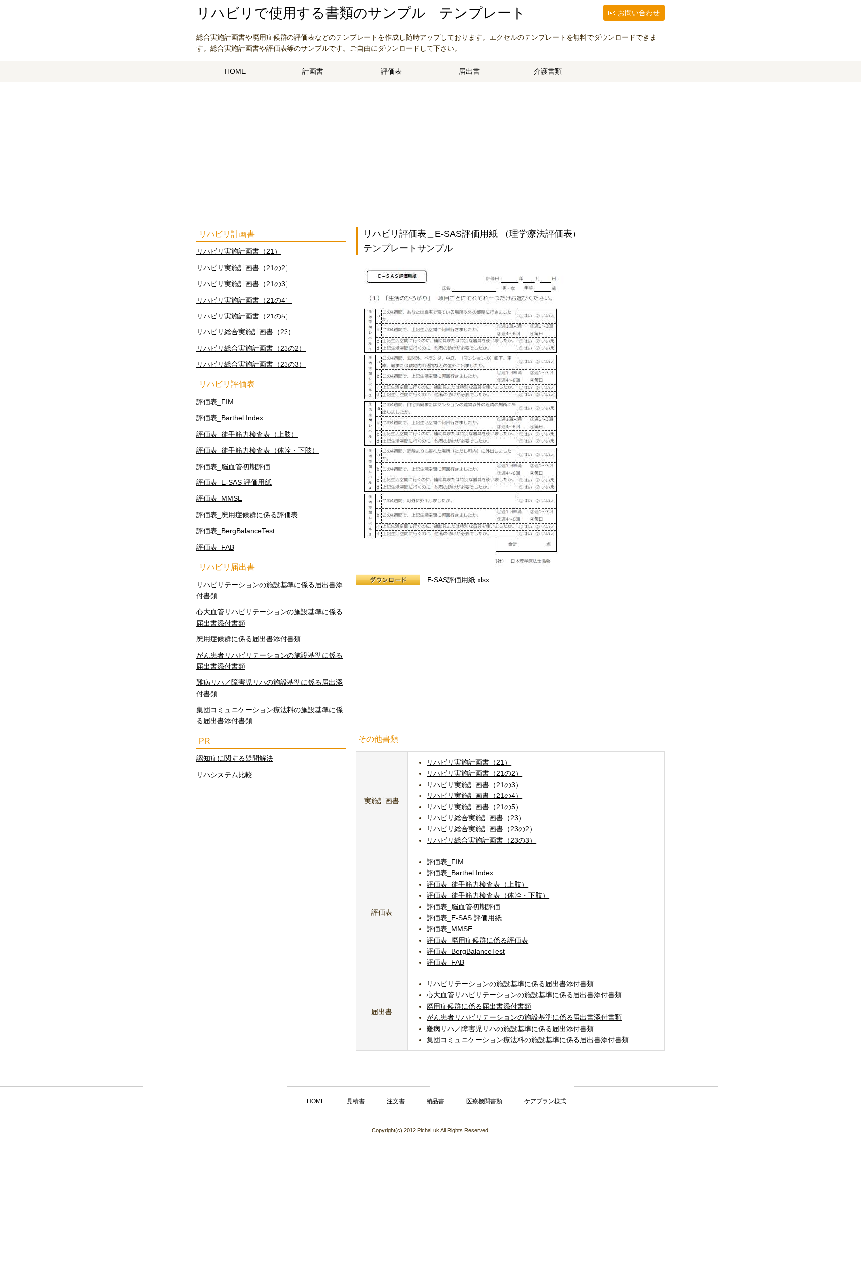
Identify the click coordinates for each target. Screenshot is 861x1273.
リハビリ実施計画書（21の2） (474, 773)
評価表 (391, 71)
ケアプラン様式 (545, 1101)
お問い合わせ (639, 13)
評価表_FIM (445, 862)
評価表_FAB (445, 962)
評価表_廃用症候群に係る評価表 (477, 940)
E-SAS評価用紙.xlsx (454, 580)
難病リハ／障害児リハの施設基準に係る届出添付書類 (510, 1029)
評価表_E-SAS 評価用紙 (464, 918)
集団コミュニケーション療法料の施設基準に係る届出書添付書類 (528, 1040)
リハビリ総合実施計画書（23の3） (481, 840)
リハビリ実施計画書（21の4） (474, 795)
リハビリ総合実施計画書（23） (476, 818)
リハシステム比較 (224, 775)
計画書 (312, 71)
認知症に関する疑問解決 (234, 758)
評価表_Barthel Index (460, 873)
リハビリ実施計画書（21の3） (474, 785)
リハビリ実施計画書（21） (469, 762)
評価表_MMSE (449, 929)
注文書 (396, 1101)
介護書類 (548, 71)
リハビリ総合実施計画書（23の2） (481, 829)
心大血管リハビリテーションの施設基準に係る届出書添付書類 (524, 995)
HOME (235, 71)
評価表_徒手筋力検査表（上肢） (477, 884)
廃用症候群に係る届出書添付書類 (479, 1006)
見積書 (356, 1101)
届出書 (469, 71)
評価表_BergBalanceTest (466, 951)
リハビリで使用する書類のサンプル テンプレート (361, 13)
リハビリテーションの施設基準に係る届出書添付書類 (510, 984)
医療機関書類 (484, 1101)
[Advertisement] (430, 157)
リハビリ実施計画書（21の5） (474, 807)
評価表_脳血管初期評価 (463, 907)
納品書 (435, 1101)
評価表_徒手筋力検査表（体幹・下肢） (488, 895)
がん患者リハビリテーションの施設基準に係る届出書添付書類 (524, 1017)
